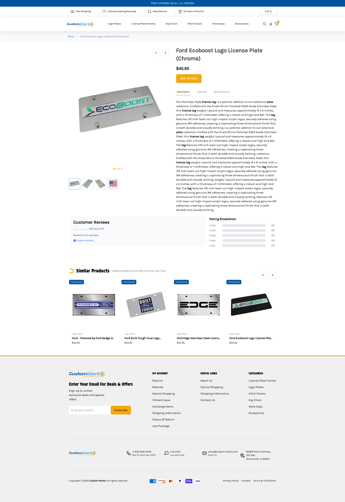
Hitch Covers (194, 23)
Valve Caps (218, 23)
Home (71, 36)
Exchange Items (162, 406)
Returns (157, 380)
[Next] (165, 52)
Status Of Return (163, 419)
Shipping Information (166, 413)
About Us (206, 380)
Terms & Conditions (264, 480)
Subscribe (120, 410)
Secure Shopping (163, 393)
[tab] (114, 169)
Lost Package (160, 426)
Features (202, 91)
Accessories (242, 23)
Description (183, 91)
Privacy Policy (231, 480)
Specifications (222, 91)
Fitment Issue (161, 400)
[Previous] (155, 52)
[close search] (264, 24)
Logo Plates (114, 23)
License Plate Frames (143, 23)
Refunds (157, 387)
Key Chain (171, 23)
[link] (270, 24)
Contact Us (208, 400)
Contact (246, 480)
